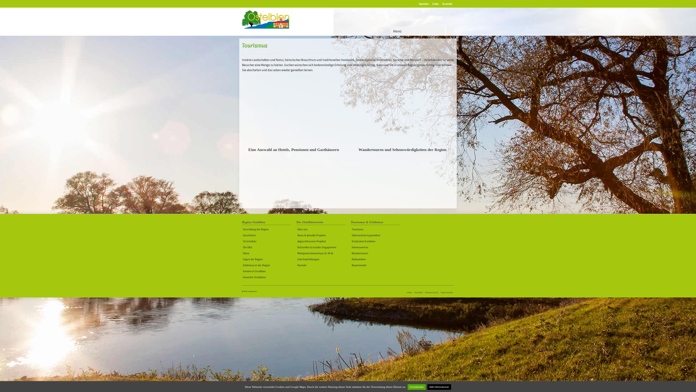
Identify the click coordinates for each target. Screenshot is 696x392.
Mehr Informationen (439, 387)
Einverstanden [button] (417, 387)
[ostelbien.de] (269, 19)
